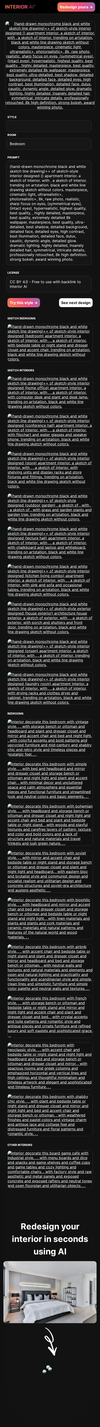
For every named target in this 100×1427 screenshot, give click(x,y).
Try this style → (24, 302)
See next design (75, 302)
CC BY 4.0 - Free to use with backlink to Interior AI (45, 284)
